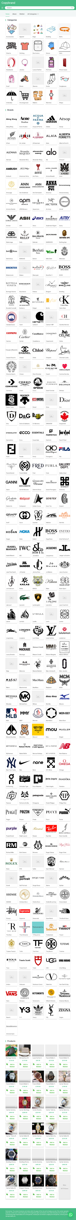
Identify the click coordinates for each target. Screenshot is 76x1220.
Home (7, 14)
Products (11, 1041)
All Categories (32, 14)
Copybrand (8, 3)
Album (14, 14)
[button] (70, 1214)
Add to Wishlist (12, 1066)
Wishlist (22, 14)
